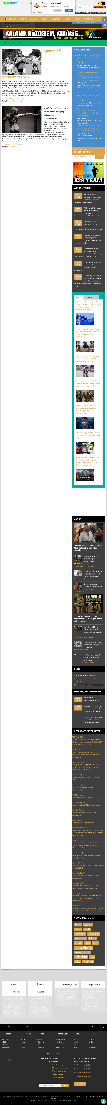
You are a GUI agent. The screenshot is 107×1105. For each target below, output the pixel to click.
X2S (4, 1042)
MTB (92, 938)
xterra (88, 961)
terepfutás (83, 948)
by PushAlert (37, 12)
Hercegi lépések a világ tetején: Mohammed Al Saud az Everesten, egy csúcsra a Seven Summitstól (87, 767)
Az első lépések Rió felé (84, 797)
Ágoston (95, 22)
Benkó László (77, 785)
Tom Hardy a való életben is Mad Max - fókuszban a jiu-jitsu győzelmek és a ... (88, 547)
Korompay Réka (78, 802)
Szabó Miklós (77, 820)
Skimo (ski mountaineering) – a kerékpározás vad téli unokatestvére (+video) (93, 574)
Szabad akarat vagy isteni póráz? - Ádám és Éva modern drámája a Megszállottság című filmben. (87, 833)
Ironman (80, 934)
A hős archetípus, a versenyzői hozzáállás (86, 877)
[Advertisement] (88, 502)
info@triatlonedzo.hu (84, 1076)
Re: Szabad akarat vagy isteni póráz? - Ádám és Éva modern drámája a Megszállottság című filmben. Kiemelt (89, 128)
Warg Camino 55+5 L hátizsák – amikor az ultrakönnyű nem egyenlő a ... (88, 630)
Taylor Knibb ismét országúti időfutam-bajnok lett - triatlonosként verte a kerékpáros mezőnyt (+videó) (88, 359)
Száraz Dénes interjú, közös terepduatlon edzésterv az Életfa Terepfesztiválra (93, 719)
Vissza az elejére (97, 1027)
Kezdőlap (7, 43)
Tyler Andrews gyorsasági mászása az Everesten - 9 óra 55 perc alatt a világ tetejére (88, 435)
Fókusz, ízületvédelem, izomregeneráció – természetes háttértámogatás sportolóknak (86, 755)
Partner (75, 1039)
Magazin (75, 1042)
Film (91, 1042)
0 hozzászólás (19, 144)
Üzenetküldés (80, 1084)
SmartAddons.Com (77, 1096)
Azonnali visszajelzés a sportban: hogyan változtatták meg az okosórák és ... (86, 560)
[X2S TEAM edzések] (53, 34)
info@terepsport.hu (83, 1072)
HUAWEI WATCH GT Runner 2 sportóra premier (88, 867)
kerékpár (94, 934)
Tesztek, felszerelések (59, 1071)
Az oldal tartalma (57, 1074)
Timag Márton (78, 863)
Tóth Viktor (78, 737)
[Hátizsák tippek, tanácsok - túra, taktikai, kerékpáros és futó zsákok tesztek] (78, 644)
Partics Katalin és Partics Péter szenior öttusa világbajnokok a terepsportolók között (86, 898)
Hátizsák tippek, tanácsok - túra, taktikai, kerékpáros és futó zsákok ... (93, 644)
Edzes (21, 23)
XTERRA (6, 1039)
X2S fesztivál (8, 23)
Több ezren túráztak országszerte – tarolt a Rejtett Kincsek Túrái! (86, 887)
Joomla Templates (90, 1096)
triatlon (81, 957)
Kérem (69, 10)
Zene (92, 1039)
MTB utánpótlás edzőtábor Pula (83, 789)
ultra (92, 957)
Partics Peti (77, 893)
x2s (77, 961)
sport (87, 943)
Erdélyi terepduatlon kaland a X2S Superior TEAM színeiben (86, 779)
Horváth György (78, 873)
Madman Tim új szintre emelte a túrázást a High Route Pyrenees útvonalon (87, 910)
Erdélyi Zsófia (78, 795)
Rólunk (94, 13)
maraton (80, 938)
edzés (77, 925)
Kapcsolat (101, 13)
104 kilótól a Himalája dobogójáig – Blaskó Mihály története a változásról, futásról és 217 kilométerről (87, 742)
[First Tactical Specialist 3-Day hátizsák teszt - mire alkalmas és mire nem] (78, 656)
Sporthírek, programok (59, 1065)
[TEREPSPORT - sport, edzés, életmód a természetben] (9, 3)
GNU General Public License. (68, 1101)
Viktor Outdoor (78, 762)
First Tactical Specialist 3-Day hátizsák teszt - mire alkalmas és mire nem (92, 657)
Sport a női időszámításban (86, 805)
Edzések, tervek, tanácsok (60, 1068)
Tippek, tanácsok (15, 101)
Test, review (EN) (57, 1077)
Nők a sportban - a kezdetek (85, 675)
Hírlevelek (8, 26)
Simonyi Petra (77, 840)
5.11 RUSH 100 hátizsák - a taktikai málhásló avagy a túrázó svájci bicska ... (88, 618)
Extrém (23, 1048)
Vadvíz (23, 1042)
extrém (88, 924)
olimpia (78, 943)
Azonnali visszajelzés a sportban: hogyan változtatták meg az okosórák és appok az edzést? (88, 845)
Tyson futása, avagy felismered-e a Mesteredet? (93, 585)
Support (76, 749)
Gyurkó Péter (77, 775)
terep (95, 943)
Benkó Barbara (60, 1039)
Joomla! (32, 1101)
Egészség (12, 147)
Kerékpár (41, 1042)
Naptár (16, 23)
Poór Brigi (59, 1042)
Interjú (75, 1048)
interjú (87, 929)
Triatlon (40, 1039)
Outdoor (41, 1048)
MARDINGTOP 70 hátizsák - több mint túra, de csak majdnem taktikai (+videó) (93, 708)
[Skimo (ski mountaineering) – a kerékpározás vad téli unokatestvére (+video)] (78, 573)
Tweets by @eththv (8, 1060)
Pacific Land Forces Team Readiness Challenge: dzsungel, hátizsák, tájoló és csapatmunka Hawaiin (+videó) (88, 383)
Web (74, 1045)
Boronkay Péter (17, 43)
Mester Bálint (60, 1048)
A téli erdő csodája (83, 823)
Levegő (23, 1045)
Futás (40, 1045)
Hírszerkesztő (78, 883)
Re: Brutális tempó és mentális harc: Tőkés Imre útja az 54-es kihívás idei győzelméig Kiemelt (88, 95)
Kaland (23, 1039)
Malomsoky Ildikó (79, 828)
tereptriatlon (82, 952)
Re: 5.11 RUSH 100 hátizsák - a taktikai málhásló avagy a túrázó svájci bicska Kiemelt (89, 57)
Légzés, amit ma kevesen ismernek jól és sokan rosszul (87, 857)
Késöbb (57, 10)
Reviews (78, 13)
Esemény (93, 1048)
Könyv (92, 1045)
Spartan (5, 1045)
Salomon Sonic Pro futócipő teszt (84, 814)
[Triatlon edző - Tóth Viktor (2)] (88, 173)
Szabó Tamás (77, 853)
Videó (26, 23)
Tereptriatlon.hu (7, 1027)
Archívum (86, 13)
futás (77, 929)
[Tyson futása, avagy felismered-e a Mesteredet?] (78, 585)
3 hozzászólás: (19, 98)
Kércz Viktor (77, 906)
